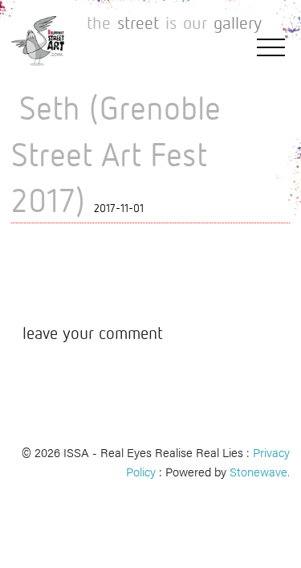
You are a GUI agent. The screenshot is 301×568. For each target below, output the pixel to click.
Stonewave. (260, 471)
